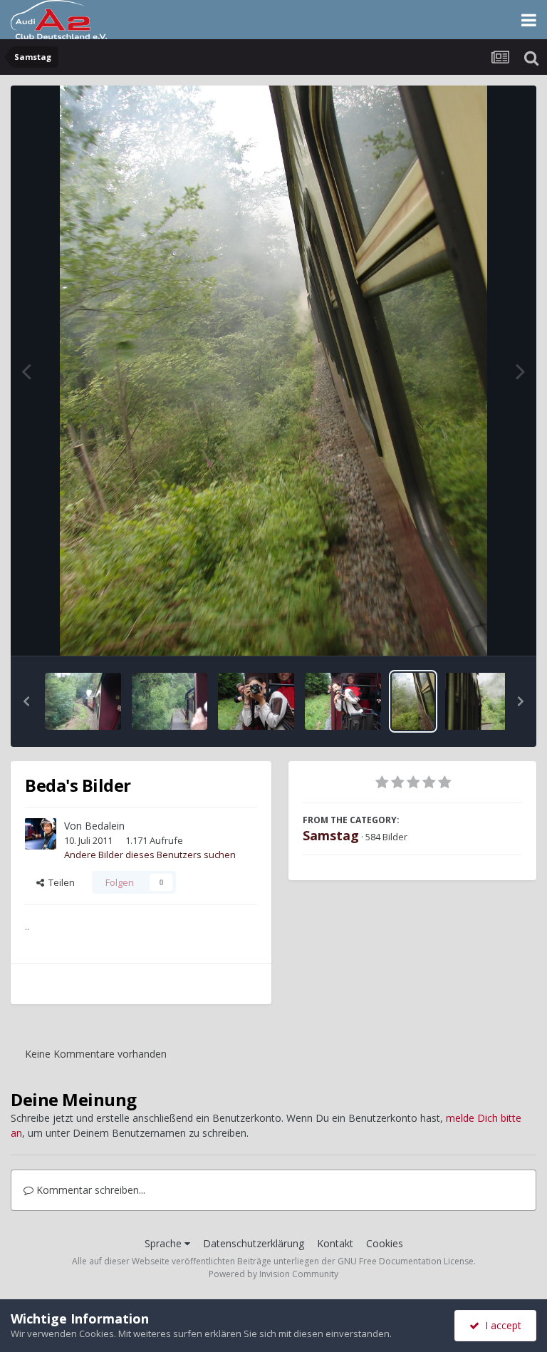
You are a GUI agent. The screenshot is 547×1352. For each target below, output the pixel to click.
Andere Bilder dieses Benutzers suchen (150, 854)
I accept (500, 1325)
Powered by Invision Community (273, 1274)
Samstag (331, 835)
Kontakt (335, 1243)
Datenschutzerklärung (253, 1243)
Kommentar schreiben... (89, 1190)
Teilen (59, 882)
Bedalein (105, 825)
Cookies (384, 1243)
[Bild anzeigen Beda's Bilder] (83, 701)
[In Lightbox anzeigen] (273, 371)
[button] (26, 701)
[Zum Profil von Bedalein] (40, 834)
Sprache (164, 1243)
